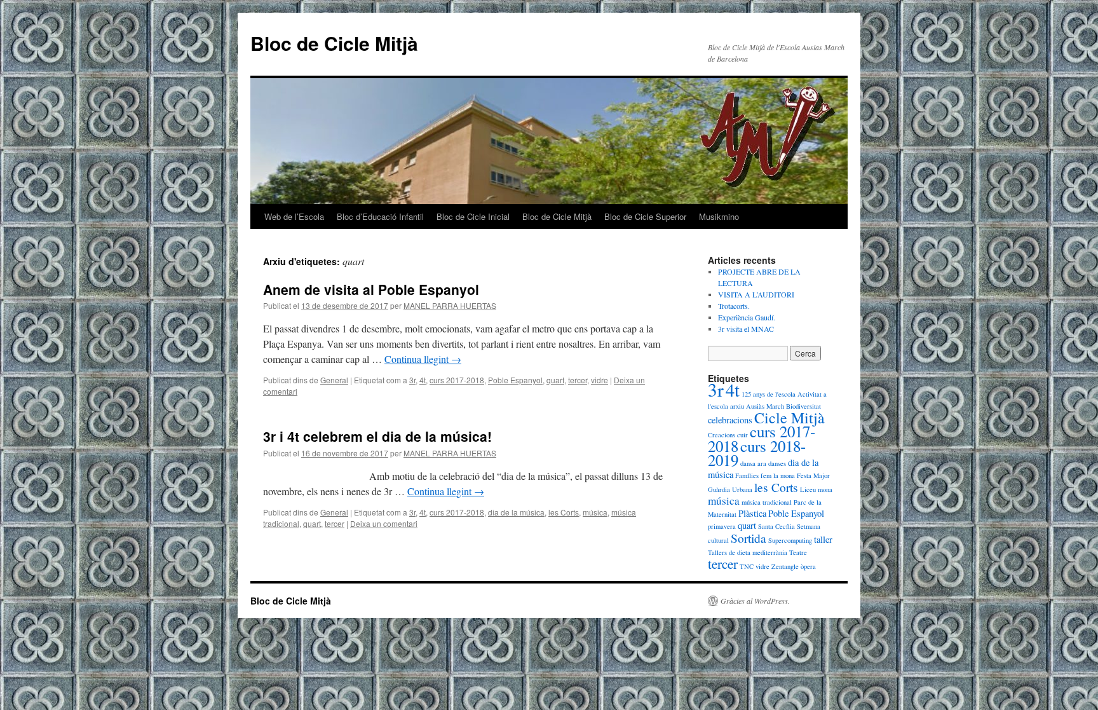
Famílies (747, 475)
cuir (742, 434)
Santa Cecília (776, 526)
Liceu (808, 489)
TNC (747, 566)
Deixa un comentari (383, 523)
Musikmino (719, 216)
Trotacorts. (734, 306)
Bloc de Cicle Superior (645, 216)
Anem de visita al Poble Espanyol (371, 289)
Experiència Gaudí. (746, 317)
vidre (599, 379)
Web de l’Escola (294, 216)
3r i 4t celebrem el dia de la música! (377, 436)
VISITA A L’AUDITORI (756, 294)
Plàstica (752, 513)
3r (412, 379)
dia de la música (516, 512)
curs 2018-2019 (757, 452)
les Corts (563, 512)
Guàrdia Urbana (730, 489)
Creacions (721, 434)
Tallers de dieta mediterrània (747, 552)
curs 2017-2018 (457, 379)
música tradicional (767, 502)
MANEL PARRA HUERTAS (449, 305)
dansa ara (753, 463)
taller (823, 539)
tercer (577, 379)
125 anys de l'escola (769, 394)
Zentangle (785, 566)
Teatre (798, 552)
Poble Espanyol (515, 379)
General (334, 379)
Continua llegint (422, 358)
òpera (808, 566)
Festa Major (813, 475)
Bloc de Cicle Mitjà (334, 43)
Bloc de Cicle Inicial (473, 216)
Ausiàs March (765, 406)
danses (777, 463)
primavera (722, 526)
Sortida (748, 537)
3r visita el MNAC (746, 329)
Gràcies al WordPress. (755, 601)
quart (555, 379)
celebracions (730, 420)
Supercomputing (790, 540)
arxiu (737, 406)
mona (825, 489)
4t (422, 379)
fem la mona (778, 475)
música (595, 512)
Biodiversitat (803, 406)
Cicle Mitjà (789, 417)
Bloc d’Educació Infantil (380, 216)
